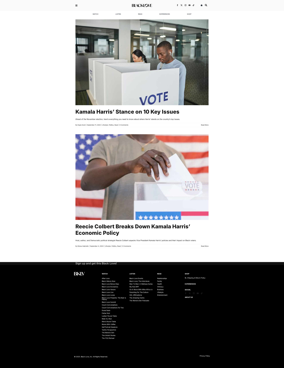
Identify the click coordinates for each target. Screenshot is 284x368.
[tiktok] (193, 5)
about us (189, 297)
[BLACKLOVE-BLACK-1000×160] (142, 5)
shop (187, 274)
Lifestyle (137, 65)
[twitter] (181, 5)
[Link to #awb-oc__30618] (206, 5)
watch (105, 274)
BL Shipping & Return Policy (195, 278)
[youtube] (189, 5)
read (159, 274)
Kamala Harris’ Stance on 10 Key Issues (127, 111)
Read (148, 65)
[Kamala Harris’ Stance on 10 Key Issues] (142, 62)
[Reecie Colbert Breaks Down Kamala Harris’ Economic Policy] (142, 177)
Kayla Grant (82, 125)
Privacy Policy (205, 356)
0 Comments (123, 125)
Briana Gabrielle (83, 246)
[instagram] (185, 5)
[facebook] (177, 5)
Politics (143, 65)
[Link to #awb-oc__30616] (83, 5)
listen (132, 274)
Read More (205, 125)
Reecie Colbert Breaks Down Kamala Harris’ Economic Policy (132, 229)
